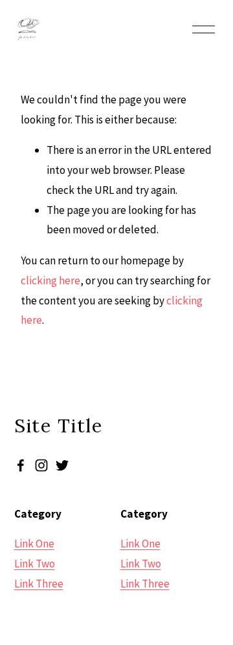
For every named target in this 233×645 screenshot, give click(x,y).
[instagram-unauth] (41, 465)
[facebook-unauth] (20, 465)
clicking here (50, 280)
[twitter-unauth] (62, 465)
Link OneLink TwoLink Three (38, 563)
